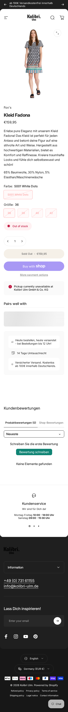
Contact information (49, 695)
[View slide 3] (38, 526)
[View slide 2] (34, 526)
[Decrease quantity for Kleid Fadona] (8, 241)
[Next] (63, 4)
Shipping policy (17, 695)
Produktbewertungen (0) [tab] (20, 422)
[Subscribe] (57, 621)
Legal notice (32, 695)
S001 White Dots (18, 194)
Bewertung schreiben (34, 452)
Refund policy (17, 691)
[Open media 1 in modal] (57, 33)
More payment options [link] (34, 274)
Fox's (7, 107)
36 (9, 213)
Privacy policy (32, 691)
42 (51, 213)
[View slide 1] (29, 526)
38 (23, 213)
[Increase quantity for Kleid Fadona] (22, 241)
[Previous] (5, 4)
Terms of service (49, 691)
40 (37, 213)
